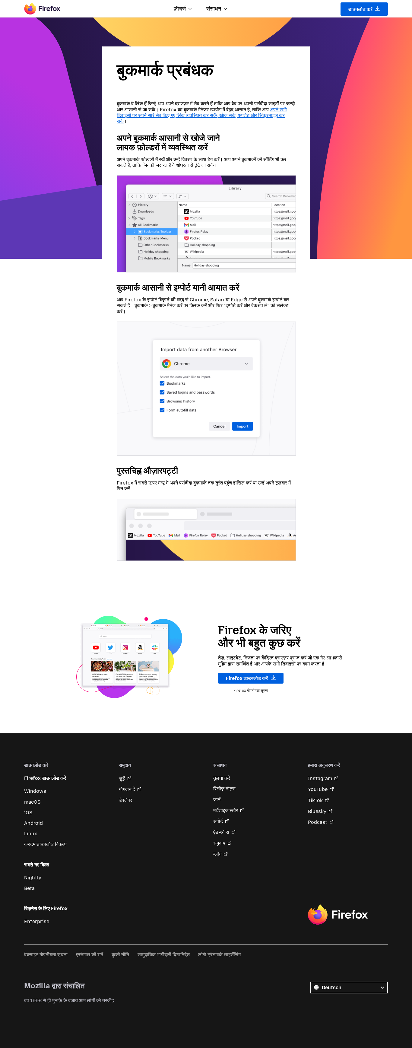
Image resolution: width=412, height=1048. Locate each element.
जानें (216, 799)
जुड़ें (122, 778)
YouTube (318, 789)
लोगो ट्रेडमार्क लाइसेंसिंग (219, 954)
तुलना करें (221, 778)
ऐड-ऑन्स (221, 832)
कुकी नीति (120, 954)
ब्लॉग (217, 854)
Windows (35, 791)
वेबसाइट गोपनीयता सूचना (46, 954)
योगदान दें (127, 789)
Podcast (317, 822)
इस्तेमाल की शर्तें (89, 954)
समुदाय (219, 843)
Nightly (32, 878)
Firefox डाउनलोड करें (247, 678)
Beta (29, 888)
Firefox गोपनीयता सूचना (250, 690)
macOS (32, 802)
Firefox (338, 914)
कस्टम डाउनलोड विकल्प (45, 844)
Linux (30, 834)
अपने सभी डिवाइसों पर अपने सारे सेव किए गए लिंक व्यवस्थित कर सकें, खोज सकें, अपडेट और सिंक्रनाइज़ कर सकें (202, 115)
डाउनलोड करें (361, 9)
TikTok (315, 800)
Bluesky (317, 811)
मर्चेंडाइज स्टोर (225, 810)
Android (33, 823)
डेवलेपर (125, 800)
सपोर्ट (218, 821)
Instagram (320, 778)
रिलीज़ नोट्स (224, 789)
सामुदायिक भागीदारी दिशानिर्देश (164, 954)
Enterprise (36, 921)
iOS (28, 812)
